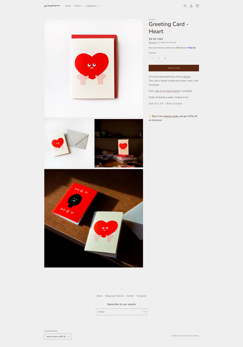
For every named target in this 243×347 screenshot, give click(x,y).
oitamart (180, 336)
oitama (186, 76)
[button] (185, 6)
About (100, 296)
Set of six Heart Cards (167, 91)
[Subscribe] (144, 312)
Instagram (141, 296)
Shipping (152, 42)
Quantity (152, 53)
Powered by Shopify (191, 336)
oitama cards (171, 116)
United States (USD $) (56, 336)
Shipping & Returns (114, 296)
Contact (130, 296)
